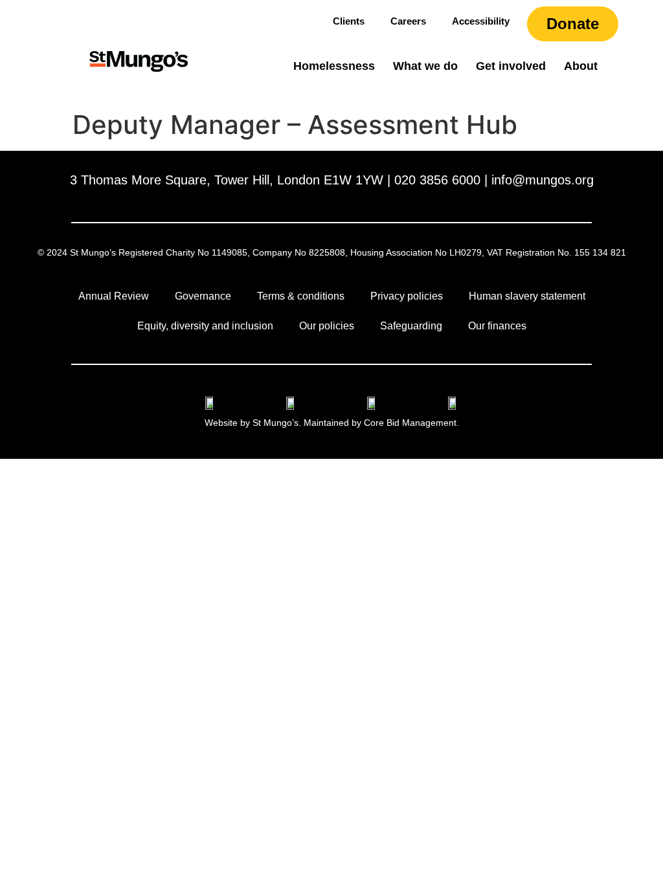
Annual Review (113, 296)
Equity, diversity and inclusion (205, 325)
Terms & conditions (300, 296)
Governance (203, 296)
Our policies (326, 325)
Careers (408, 21)
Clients (349, 21)
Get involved (511, 66)
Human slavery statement (527, 296)
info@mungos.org (542, 180)
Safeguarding (411, 325)
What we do (425, 66)
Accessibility (481, 21)
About (581, 66)
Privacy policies (406, 296)
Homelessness (334, 66)
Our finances (497, 325)
